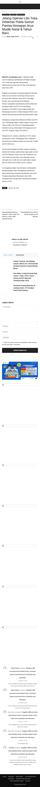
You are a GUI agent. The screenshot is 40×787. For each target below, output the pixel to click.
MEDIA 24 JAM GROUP (13, 36)
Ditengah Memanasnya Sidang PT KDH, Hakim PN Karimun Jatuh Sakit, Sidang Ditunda (10, 215)
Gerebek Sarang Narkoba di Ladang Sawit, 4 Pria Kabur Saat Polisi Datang (24, 287)
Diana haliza (15, 668)
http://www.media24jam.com (20, 242)
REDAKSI (27, 781)
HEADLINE (13, 14)
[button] (37, 6)
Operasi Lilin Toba (14, 188)
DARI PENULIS (20, 255)
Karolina (11, 748)
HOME (4, 776)
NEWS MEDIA (21, 14)
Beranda (4, 11)
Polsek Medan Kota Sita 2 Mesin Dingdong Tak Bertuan (29, 214)
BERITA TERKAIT (8, 255)
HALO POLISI (13, 11)
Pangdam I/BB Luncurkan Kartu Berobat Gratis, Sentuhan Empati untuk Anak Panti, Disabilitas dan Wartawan (23, 715)
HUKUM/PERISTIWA (30, 776)
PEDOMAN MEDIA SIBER (16, 781)
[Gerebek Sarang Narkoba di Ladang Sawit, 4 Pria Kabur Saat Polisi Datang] (7, 287)
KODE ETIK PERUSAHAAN (23, 779)
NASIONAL (11, 779)
